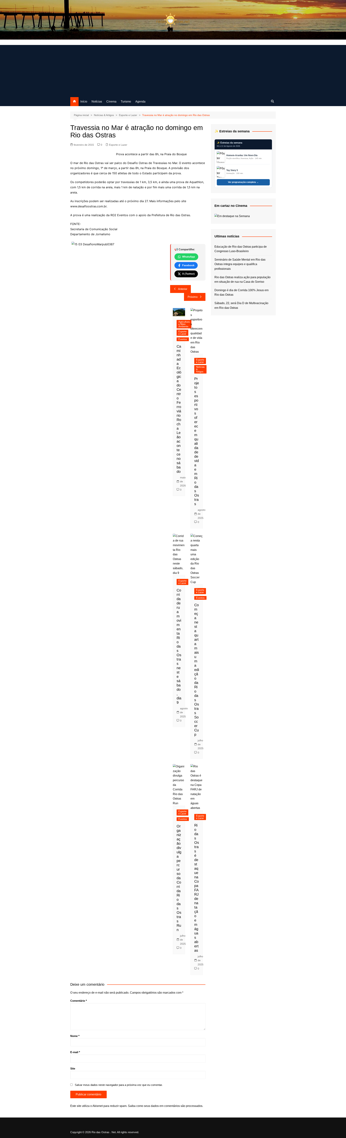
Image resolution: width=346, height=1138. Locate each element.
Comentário (78, 1000)
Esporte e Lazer (118, 144)
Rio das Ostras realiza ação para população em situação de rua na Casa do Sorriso (242, 279)
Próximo (193, 296)
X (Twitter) (188, 273)
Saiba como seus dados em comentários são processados (165, 1105)
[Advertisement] (173, 70)
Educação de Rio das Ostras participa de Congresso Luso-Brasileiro (240, 249)
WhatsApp (188, 256)
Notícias (97, 101)
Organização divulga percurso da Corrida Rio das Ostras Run (179, 878)
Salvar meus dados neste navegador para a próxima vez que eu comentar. (119, 1084)
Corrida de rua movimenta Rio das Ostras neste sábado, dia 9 (179, 646)
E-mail (75, 1052)
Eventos (182, 339)
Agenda (140, 101)
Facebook (188, 265)
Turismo (126, 101)
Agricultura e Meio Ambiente (184, 324)
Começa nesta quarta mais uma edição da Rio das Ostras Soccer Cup (196, 669)
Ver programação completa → (243, 182)
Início (83, 101)
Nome (74, 1035)
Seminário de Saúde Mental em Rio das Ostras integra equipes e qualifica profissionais (239, 264)
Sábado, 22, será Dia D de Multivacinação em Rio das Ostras (241, 305)
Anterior (182, 288)
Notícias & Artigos (200, 369)
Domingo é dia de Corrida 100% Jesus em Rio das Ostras (241, 292)
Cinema (111, 101)
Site (72, 1068)
